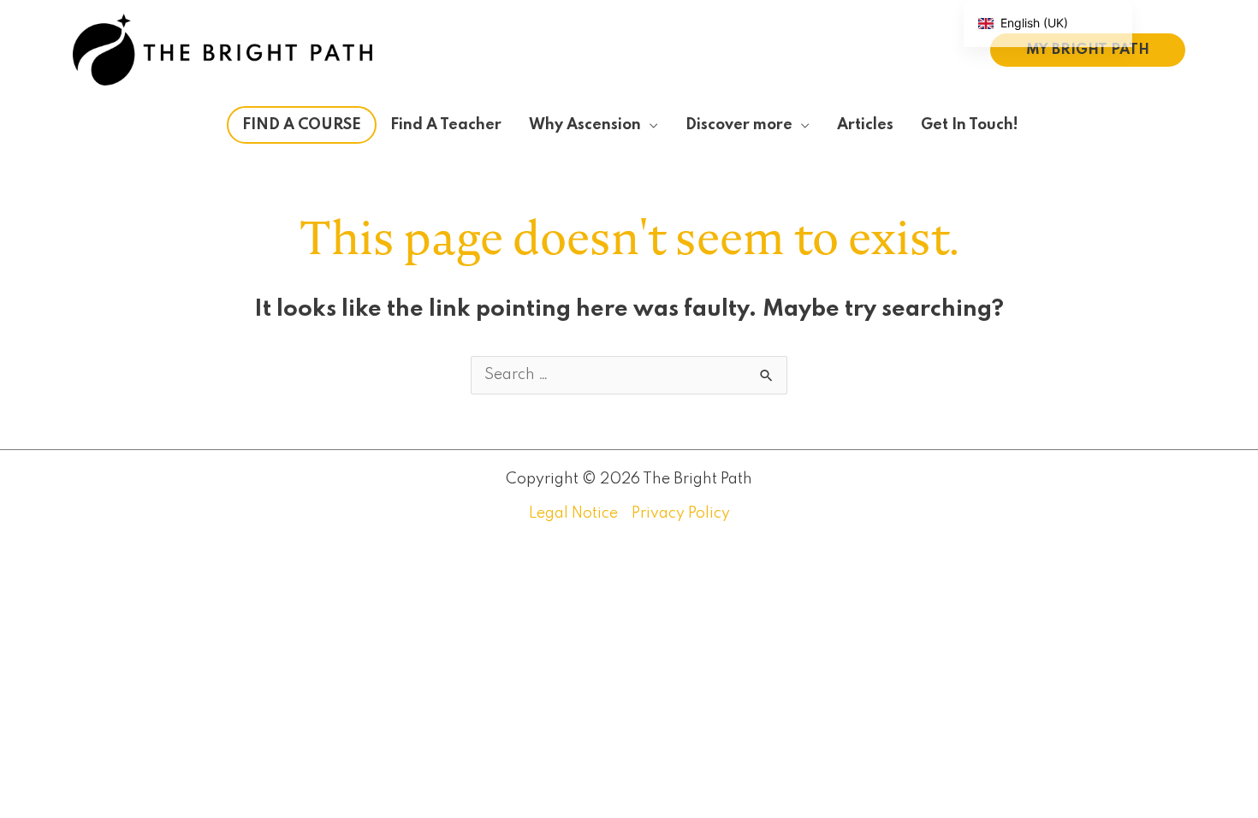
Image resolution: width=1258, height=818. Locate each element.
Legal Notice (573, 513)
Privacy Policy (681, 513)
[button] (1087, 50)
